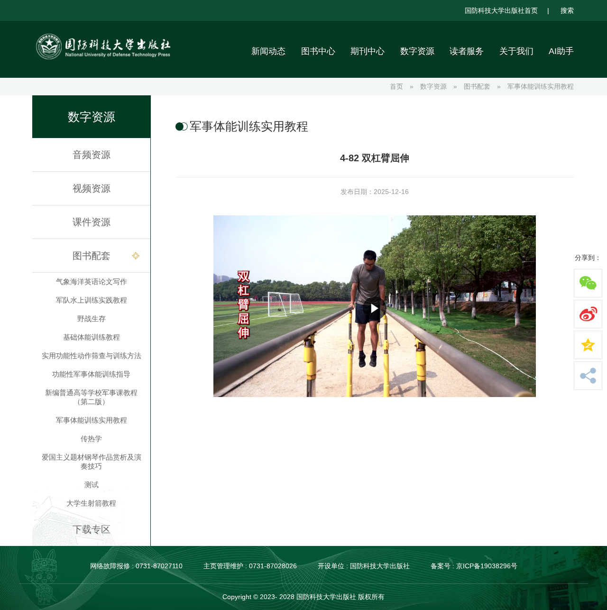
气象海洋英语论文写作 (91, 281)
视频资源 (91, 188)
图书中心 (318, 51)
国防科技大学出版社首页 (501, 10)
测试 (91, 485)
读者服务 (467, 51)
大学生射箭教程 (91, 503)
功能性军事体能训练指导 (91, 374)
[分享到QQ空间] (588, 345)
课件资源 (91, 222)
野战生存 (91, 318)
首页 (396, 86)
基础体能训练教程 (91, 337)
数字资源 (417, 51)
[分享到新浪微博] (588, 314)
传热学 (91, 438)
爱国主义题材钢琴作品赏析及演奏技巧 (91, 461)
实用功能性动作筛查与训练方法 (91, 355)
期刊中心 (367, 51)
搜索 (567, 10)
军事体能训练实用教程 (540, 86)
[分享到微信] (588, 283)
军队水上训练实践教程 (91, 300)
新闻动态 (268, 51)
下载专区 (91, 529)
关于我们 (516, 51)
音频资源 (91, 154)
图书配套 (477, 86)
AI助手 (561, 51)
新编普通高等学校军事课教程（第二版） (91, 397)
